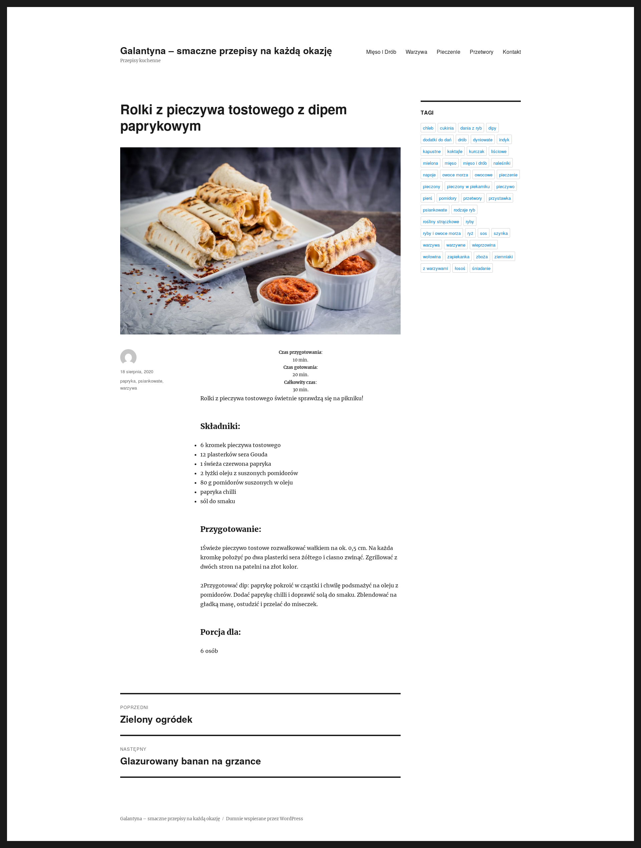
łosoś (460, 268)
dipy (492, 128)
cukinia (447, 128)
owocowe (483, 174)
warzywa (128, 388)
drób (462, 139)
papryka (128, 381)
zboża (482, 256)
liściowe (498, 151)
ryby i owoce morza (442, 233)
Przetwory (481, 51)
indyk (504, 139)
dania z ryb (471, 128)
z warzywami (435, 268)
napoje (429, 174)
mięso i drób (475, 163)
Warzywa (416, 51)
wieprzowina (483, 245)
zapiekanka (458, 256)
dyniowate (482, 139)
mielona (430, 163)
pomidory (448, 198)
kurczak (476, 151)
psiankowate (150, 381)
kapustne (432, 151)
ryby (470, 221)
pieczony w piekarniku (468, 186)
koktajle (454, 151)
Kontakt (512, 51)
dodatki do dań (437, 139)
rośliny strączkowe (441, 221)
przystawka (500, 198)
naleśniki (501, 163)
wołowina (432, 256)
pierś (427, 198)
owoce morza (455, 174)
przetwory (472, 198)
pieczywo (505, 186)
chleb (428, 128)
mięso (450, 163)
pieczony (431, 186)
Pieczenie (448, 51)
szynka (501, 233)
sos (483, 233)
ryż (470, 233)
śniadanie (481, 268)
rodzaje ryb (464, 209)
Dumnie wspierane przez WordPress (264, 819)
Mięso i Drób (381, 51)
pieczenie (508, 174)
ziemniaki (503, 256)
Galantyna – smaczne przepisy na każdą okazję (226, 50)
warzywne (455, 245)
